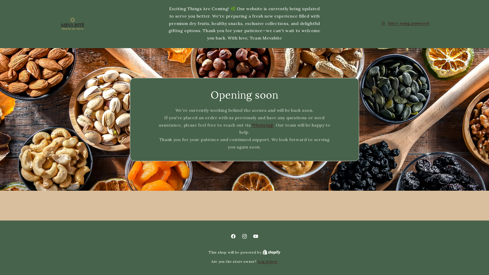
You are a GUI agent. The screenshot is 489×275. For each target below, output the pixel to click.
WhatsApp (263, 124)
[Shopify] (271, 252)
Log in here (268, 261)
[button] (405, 23)
